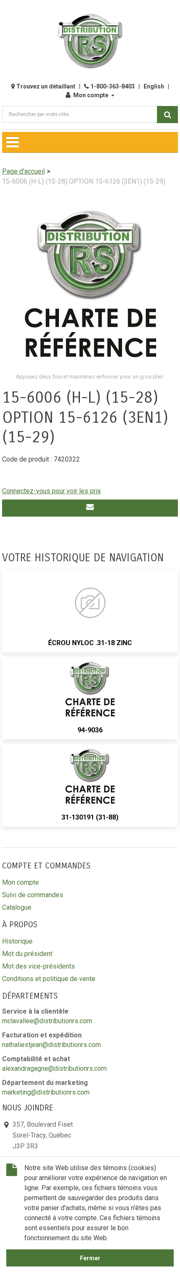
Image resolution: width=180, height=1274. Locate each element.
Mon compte (91, 95)
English (154, 86)
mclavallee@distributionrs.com (47, 1021)
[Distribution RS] (90, 41)
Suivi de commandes (32, 895)
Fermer (90, 1258)
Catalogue (16, 907)
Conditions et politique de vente (48, 979)
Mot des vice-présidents (38, 966)
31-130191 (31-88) (90, 817)
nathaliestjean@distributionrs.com (51, 1045)
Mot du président (27, 954)
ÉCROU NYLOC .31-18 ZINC (90, 643)
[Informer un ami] (90, 508)
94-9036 (90, 730)
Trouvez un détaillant (45, 86)
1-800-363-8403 (112, 86)
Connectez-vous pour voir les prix (51, 491)
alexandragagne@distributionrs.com (54, 1068)
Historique (17, 941)
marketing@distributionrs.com (46, 1092)
